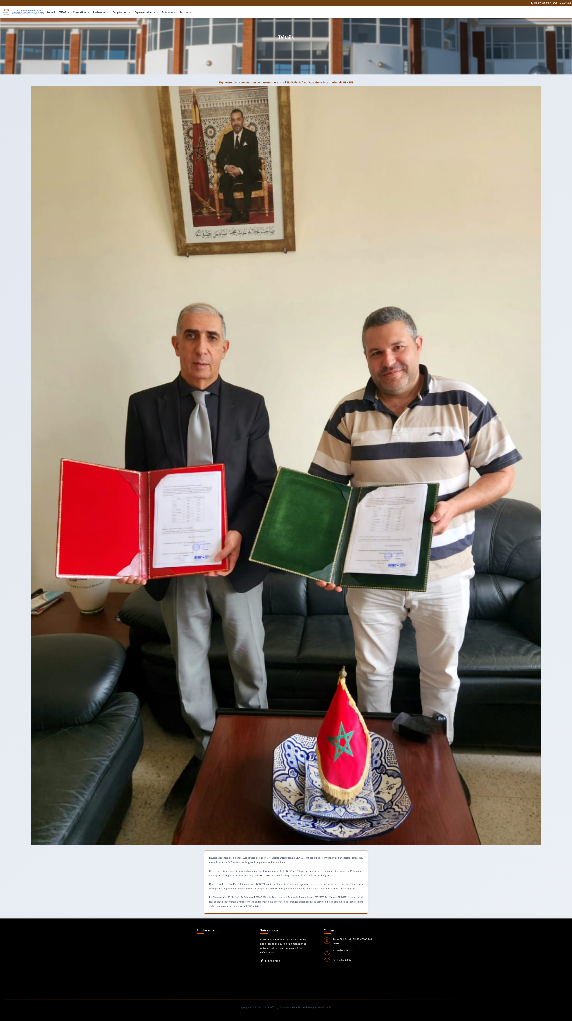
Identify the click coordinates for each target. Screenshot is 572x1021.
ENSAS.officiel (272, 960)
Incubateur (186, 12)
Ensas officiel (563, 3)
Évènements (169, 12)
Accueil (50, 12)
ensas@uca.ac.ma (343, 950)
